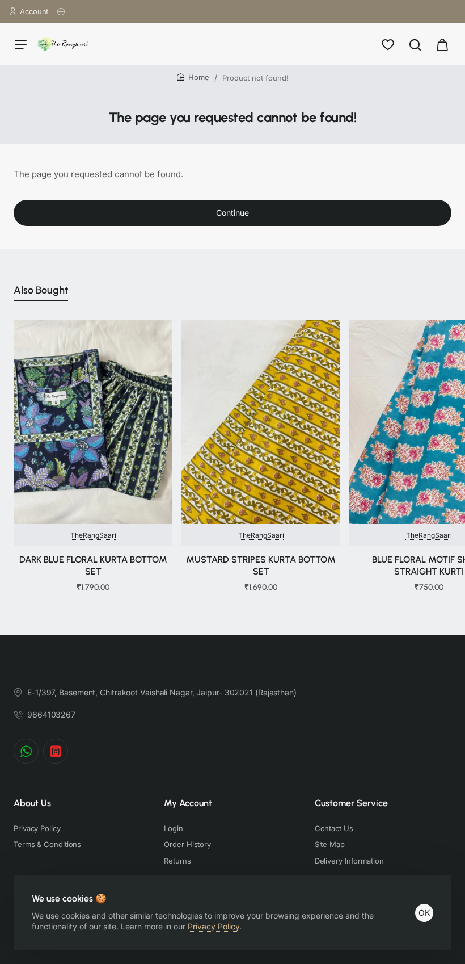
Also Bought (41, 290)
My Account (188, 803)
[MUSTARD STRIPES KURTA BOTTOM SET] (260, 422)
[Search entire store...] (415, 44)
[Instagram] (55, 751)
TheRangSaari (93, 535)
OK (424, 912)
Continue (232, 212)
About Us (32, 803)
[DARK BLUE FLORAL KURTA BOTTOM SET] (93, 422)
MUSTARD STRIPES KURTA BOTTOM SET (261, 565)
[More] (61, 11)
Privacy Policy (213, 926)
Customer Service (351, 803)
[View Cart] (442, 44)
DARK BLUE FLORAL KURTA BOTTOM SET (93, 565)
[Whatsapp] (26, 751)
